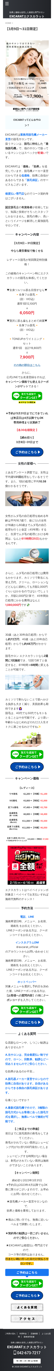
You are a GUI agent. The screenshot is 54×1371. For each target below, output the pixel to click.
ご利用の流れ (10, 1333)
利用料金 (23, 1333)
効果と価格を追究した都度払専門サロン (27, 1342)
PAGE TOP (49, 1327)
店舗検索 (34, 1333)
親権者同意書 (29, 1337)
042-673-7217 (28, 1353)
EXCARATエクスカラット (27, 16)
